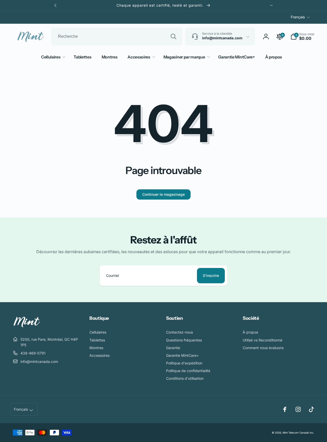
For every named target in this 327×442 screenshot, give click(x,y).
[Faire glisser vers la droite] (271, 5)
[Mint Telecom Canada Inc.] (27, 326)
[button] (302, 36)
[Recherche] (173, 36)
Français (298, 17)
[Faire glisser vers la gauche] (55, 5)
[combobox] (116, 36)
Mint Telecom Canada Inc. (298, 432)
